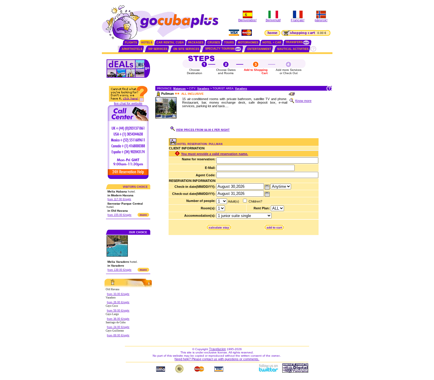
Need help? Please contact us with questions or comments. (216, 359)
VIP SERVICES (157, 49)
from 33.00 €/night (118, 294)
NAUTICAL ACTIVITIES (293, 49)
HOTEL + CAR (271, 42)
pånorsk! (321, 20)
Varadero (203, 88)
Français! (297, 20)
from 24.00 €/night (118, 327)
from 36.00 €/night (118, 318)
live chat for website (128, 103)
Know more (303, 100)
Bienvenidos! (247, 20)
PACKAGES (195, 42)
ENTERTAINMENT (259, 49)
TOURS (229, 42)
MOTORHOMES (248, 42)
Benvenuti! (273, 20)
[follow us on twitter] (268, 371)
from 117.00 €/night (119, 199)
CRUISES (214, 42)
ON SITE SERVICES (186, 49)
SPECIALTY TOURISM (219, 48)
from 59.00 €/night (118, 310)
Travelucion (217, 349)
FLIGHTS (131, 42)
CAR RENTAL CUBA (170, 42)
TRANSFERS (294, 42)
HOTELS (146, 42)
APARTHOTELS (132, 49)
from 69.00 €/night (118, 335)
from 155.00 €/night (119, 214)
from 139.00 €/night (119, 269)
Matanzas (179, 88)
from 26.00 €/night (118, 302)
